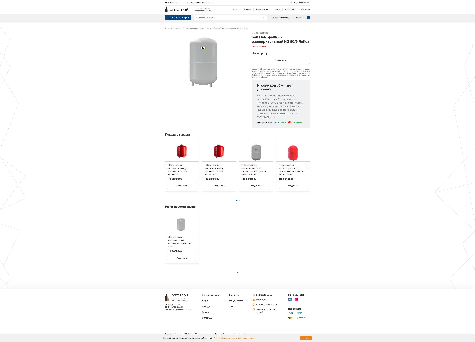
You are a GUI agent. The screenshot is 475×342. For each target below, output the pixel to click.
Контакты (305, 9)
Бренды (247, 9)
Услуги (277, 9)
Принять (306, 338)
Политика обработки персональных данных (230, 334)
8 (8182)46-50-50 (302, 2)
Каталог (178, 28)
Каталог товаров (180, 17)
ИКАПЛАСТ (290, 9)
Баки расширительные (194, 28)
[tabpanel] (182, 164)
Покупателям (262, 9)
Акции (235, 9)
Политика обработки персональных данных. (234, 338)
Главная (168, 28)
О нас (231, 306)
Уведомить (280, 60)
